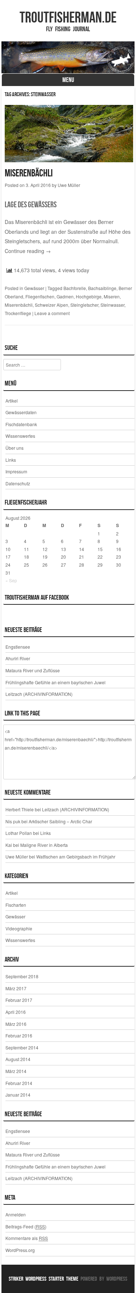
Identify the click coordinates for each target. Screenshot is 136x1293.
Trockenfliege (18, 313)
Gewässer (34, 288)
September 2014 (21, 1047)
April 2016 (15, 1012)
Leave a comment (52, 313)
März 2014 (15, 1071)
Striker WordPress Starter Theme (43, 1279)
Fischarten (15, 905)
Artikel (11, 400)
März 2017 (15, 988)
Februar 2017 (18, 1000)
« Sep (11, 580)
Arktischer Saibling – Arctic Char (60, 821)
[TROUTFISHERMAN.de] (68, 57)
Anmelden (15, 1214)
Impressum (16, 471)
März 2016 (15, 1024)
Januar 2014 (17, 1095)
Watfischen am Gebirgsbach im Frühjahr (75, 856)
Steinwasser (112, 305)
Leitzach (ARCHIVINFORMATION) (39, 694)
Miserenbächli (29, 173)
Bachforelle (74, 288)
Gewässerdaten (21, 412)
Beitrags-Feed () (25, 1226)
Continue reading (28, 250)
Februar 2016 (18, 1035)
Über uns (14, 448)
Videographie (18, 928)
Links (10, 460)
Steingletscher (84, 305)
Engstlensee (17, 647)
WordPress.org (20, 1250)
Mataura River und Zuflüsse (32, 670)
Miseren (112, 296)
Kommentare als (26, 1238)
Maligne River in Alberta (44, 845)
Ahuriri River (17, 658)
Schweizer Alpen (51, 305)
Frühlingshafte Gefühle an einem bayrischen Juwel (55, 682)
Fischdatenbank (21, 424)
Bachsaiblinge (102, 288)
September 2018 (21, 976)
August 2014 (17, 1059)
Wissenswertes (20, 436)
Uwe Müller (69, 185)
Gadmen (65, 296)
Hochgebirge (89, 296)
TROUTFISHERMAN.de (68, 17)
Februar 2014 (18, 1083)
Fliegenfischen (39, 296)
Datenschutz (17, 483)
